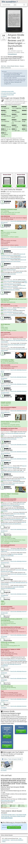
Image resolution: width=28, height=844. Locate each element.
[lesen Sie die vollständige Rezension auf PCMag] (11, 312)
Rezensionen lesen (7, 736)
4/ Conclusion (4, 96)
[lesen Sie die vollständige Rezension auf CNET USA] (12, 471)
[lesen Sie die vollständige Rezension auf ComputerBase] (13, 660)
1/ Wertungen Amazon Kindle (7, 91)
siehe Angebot (7, 186)
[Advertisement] (14, 157)
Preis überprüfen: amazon (8, 800)
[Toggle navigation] (24, 4)
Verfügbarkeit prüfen (21, 731)
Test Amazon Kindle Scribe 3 (8, 814)
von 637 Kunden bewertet (7, 732)
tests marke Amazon (7, 818)
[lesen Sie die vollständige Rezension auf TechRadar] (15, 281)
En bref (4, 71)
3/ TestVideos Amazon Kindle (7, 94)
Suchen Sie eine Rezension (17, 840)
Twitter (4, 841)
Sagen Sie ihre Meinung (14, 827)
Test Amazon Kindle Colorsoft (17, 816)
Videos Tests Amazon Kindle (12, 759)
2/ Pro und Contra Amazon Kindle (8, 93)
